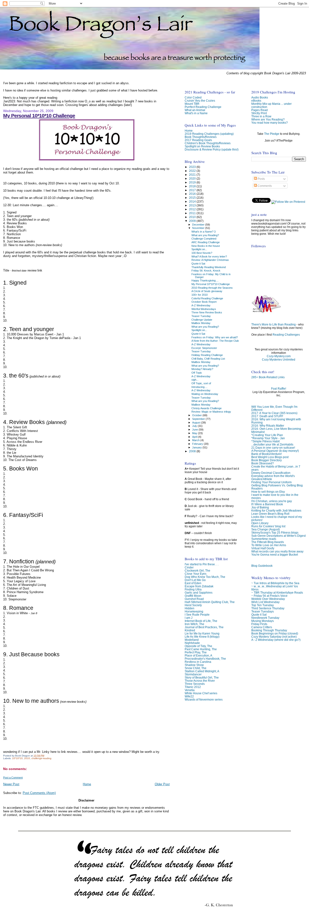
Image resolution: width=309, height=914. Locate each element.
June (195, 429)
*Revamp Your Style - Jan (268, 438)
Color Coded (193, 97)
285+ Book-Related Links (268, 377)
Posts (261, 179)
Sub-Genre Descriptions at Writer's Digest (278, 535)
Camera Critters (261, 627)
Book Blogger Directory (266, 460)
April (195, 436)
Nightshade (192, 642)
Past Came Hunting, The (201, 649)
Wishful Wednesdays (203, 309)
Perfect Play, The (196, 652)
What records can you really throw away (277, 551)
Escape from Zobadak (199, 586)
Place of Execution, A (198, 655)
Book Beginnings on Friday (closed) (274, 633)
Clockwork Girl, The (197, 570)
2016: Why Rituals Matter (267, 425)
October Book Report (204, 301)
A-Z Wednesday (201, 305)
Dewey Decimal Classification (270, 472)
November (198, 228)
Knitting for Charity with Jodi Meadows (276, 510)
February (198, 443)
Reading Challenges (286, 334)
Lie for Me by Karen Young (202, 633)
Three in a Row (261, 116)
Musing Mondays (262, 620)
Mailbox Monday (201, 323)
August (196, 422)
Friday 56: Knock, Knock (205, 270)
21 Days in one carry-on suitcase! (273, 447)
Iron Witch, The (194, 624)
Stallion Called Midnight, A (202, 671)
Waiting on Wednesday (204, 394)
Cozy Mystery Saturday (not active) (274, 636)
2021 (193, 174)
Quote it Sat (259, 614)
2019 (193, 182)
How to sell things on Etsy (268, 491)
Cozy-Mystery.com (279, 356)
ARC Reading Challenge (205, 242)
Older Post (162, 784)
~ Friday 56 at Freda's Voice (269, 595)
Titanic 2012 (193, 686)
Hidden (189, 608)
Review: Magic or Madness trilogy (211, 411)
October (197, 415)
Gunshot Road (194, 598)
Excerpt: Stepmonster (204, 348)
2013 (193, 205)
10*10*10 (17, 758)
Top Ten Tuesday (262, 605)
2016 (193, 193)
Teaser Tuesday (201, 316)
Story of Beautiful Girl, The (202, 677)
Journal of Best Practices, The (204, 627)
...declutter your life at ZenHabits (272, 444)
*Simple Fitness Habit (265, 441)
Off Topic (196, 372)
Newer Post (11, 784)
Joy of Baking (260, 507)
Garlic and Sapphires (198, 592)
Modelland (192, 639)
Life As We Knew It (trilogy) (202, 636)
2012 (193, 209)
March (196, 440)
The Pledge (271, 134)
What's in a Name (196, 113)
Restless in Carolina (198, 661)
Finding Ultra (193, 589)
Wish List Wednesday (265, 602)
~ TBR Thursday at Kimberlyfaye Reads (277, 592)
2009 (193, 220)
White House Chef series (201, 693)
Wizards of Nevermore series (204, 699)
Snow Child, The (195, 668)
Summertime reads (263, 538)
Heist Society (193, 605)
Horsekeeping (194, 611)
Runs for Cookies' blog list (268, 526)
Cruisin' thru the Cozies (200, 100)
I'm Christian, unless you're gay (271, 501)
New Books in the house (205, 245)
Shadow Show (194, 664)
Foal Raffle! (278, 388)
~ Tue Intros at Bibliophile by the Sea (275, 583)
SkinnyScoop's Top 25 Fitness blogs (274, 532)
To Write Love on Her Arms (268, 545)
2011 (193, 213)
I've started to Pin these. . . (201, 564)
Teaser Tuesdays (262, 611)
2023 (193, 166)
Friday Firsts (259, 624)
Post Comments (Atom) (39, 793)
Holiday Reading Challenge (207, 355)
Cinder (189, 567)
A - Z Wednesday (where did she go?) (276, 639)
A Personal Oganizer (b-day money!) (275, 450)
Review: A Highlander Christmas (210, 259)
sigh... (194, 379)
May (195, 433)
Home (87, 784)
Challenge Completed (203, 238)
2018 (193, 186)
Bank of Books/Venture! (266, 453)
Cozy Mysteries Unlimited (278, 359)
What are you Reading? (205, 235)
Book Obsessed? (262, 463)
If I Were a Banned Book (267, 504)
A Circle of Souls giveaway (206, 291)
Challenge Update (201, 319)
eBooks (256, 100)
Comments (264, 186)
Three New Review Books (206, 312)
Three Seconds (195, 683)
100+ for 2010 (199, 294)
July (195, 425)
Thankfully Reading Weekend (208, 267)
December (198, 224)
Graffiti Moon (193, 595)
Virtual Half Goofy (262, 548)
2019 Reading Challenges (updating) (209, 133)
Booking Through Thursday (269, 630)
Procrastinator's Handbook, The (205, 658)
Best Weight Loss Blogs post (269, 457)
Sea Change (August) (265, 529)
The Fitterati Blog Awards (267, 542)
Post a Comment (13, 777)
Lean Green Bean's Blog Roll (270, 513)
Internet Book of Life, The (201, 620)
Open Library (259, 523)
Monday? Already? (202, 369)
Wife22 (189, 696)
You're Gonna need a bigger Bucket (274, 554)
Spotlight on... (199, 249)
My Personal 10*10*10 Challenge (39, 115)
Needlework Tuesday (265, 617)
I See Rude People (197, 614)
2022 (193, 170)
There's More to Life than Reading (273, 324)
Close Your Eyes (195, 573)
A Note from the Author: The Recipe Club (215, 340)
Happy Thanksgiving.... (204, 280)
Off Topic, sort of (201, 383)
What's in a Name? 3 (203, 231)
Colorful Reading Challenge (207, 298)
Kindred (190, 630)
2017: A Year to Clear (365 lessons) (274, 413)
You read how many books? (269, 122)
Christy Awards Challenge (206, 408)
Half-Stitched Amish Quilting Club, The (210, 602)
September (199, 418)
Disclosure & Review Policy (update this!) (212, 149)
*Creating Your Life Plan (267, 435)
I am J (188, 617)
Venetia (190, 690)
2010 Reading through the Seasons (212, 287)
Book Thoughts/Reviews (201, 136)
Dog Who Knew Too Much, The (205, 576)
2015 (193, 197)
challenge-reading (41, 758)
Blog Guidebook (262, 565)
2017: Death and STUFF (267, 416)
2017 (193, 190)
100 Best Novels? (201, 252)
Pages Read (259, 110)
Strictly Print (259, 113)
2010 (27, 758)
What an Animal (195, 110)
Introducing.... (199, 386)
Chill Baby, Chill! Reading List (208, 358)
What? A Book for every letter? (209, 256)
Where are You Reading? (268, 119)
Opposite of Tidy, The (198, 646)
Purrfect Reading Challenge (203, 106)
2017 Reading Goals (198, 140)
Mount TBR (192, 103)
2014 (193, 201)
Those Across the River (200, 680)
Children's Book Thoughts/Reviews (208, 143)
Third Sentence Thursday (267, 608)
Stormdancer (193, 674)
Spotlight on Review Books (202, 146)
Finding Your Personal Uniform (271, 482)
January (197, 447)
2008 (193, 451)
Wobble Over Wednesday (268, 598)
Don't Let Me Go (195, 580)
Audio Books (259, 97)
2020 (193, 178)
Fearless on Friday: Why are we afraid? (214, 337)
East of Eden (193, 583)
